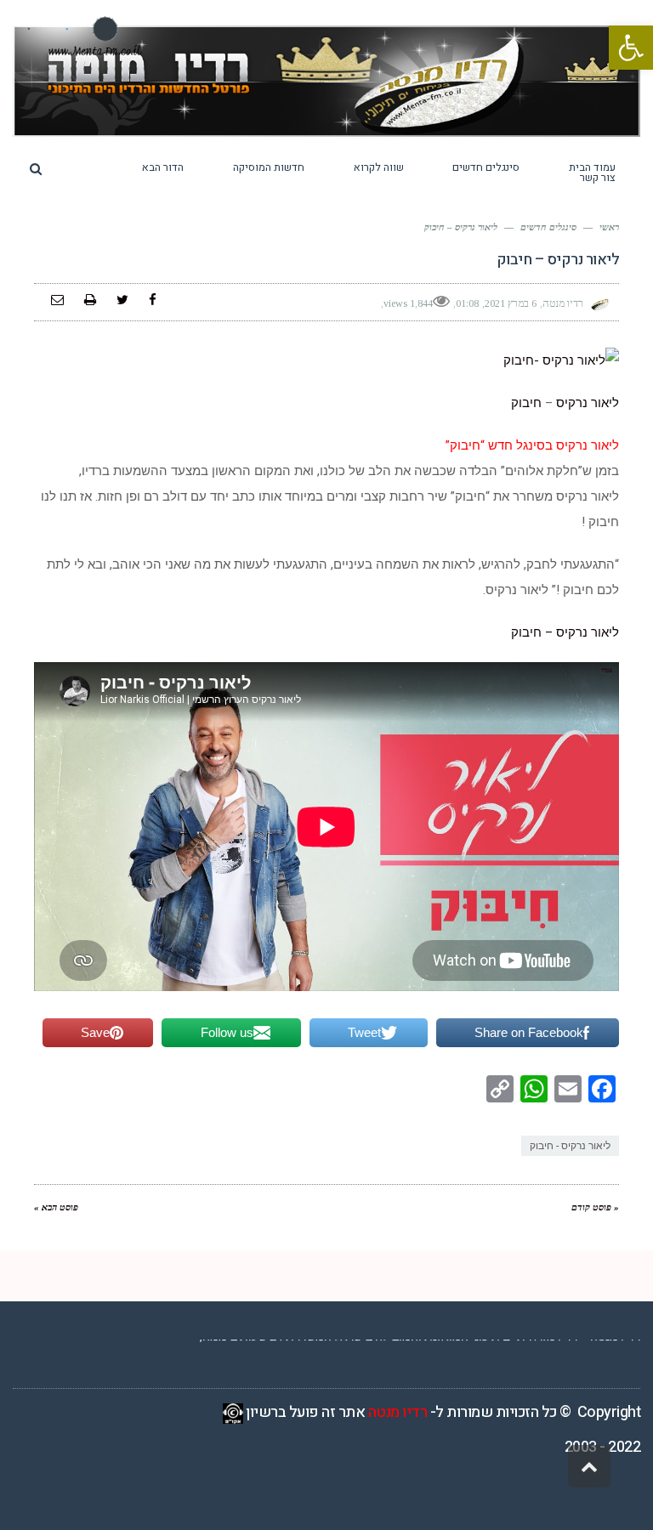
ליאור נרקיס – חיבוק (565, 632)
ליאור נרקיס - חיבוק (570, 1146)
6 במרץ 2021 (511, 303)
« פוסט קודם (595, 1207)
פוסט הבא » (56, 1207)
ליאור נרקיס (586, 403)
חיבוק (526, 403)
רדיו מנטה (398, 1412)
